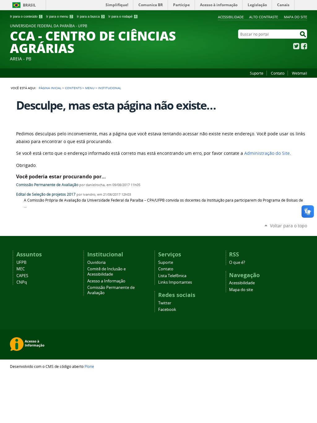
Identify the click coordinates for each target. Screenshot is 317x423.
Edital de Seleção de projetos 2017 (46, 194)
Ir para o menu (59, 16)
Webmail (299, 73)
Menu (89, 88)
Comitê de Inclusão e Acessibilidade (106, 271)
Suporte (256, 73)
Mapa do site (295, 17)
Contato (277, 73)
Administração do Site (267, 153)
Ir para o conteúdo (25, 16)
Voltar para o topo (288, 226)
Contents (73, 88)
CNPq (21, 282)
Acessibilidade (231, 17)
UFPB (21, 262)
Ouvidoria (96, 262)
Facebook (304, 46)
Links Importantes (175, 282)
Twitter (296, 46)
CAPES (22, 275)
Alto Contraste (263, 17)
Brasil (29, 5)
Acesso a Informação (106, 281)
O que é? (237, 262)
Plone (89, 366)
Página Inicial (50, 88)
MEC (20, 269)
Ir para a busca (90, 16)
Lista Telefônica (172, 275)
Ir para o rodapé (122, 16)
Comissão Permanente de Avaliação (47, 184)
